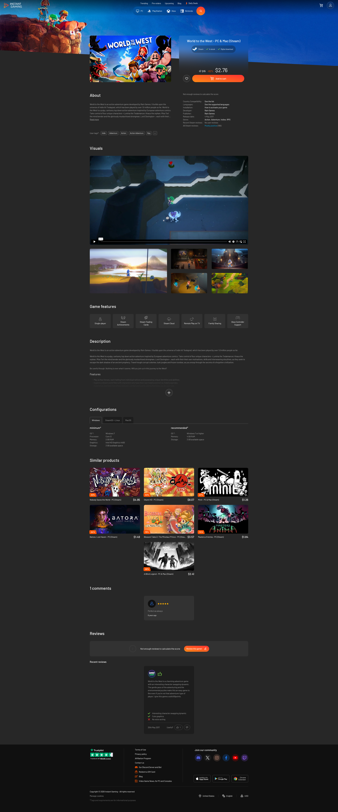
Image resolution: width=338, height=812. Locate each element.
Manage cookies (97, 796)
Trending (144, 3)
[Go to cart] (321, 5)
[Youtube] (235, 757)
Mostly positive (211, 125)
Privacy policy (141, 754)
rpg (148, 133)
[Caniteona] (152, 604)
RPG (228, 119)
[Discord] (198, 757)
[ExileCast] (152, 674)
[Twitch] (244, 757)
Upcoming (169, 3)
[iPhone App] (202, 778)
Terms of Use (140, 749)
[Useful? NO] (187, 727)
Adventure (215, 119)
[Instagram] (216, 757)
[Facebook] (226, 757)
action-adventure (136, 133)
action (123, 133)
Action (207, 119)
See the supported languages (217, 104)
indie (103, 133)
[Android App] (221, 778)
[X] (207, 757)
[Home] (13, 5)
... (155, 133)
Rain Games (210, 110)
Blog (179, 3)
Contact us (139, 763)
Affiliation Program (143, 758)
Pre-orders (156, 3)
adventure (113, 133)
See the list (209, 101)
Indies (223, 119)
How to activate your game (216, 107)
